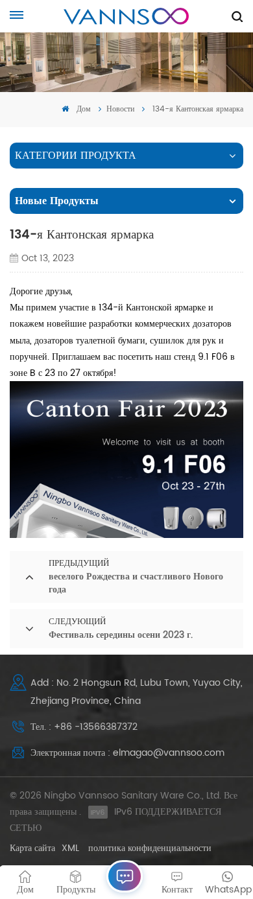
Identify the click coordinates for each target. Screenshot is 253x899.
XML (70, 848)
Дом (82, 109)
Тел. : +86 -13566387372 (84, 726)
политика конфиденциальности (149, 848)
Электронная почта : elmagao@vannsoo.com (127, 752)
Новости (120, 109)
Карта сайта (32, 848)
